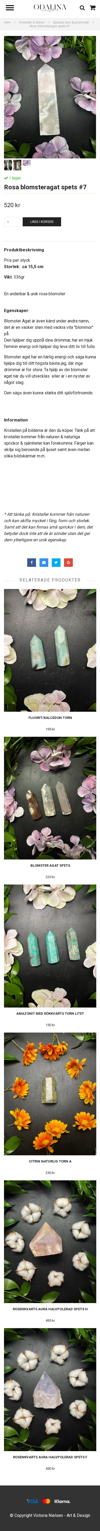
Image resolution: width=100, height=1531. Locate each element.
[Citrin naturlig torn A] (50, 1094)
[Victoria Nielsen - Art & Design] (50, 7)
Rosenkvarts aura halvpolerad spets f (50, 1457)
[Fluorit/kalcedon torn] (50, 650)
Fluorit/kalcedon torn (50, 718)
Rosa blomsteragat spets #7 (50, 26)
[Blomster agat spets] (50, 798)
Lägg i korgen (41, 222)
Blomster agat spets (50, 865)
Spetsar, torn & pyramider (73, 22)
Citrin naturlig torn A (50, 1161)
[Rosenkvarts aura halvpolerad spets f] (50, 1389)
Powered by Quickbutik (50, 1521)
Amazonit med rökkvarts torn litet (50, 1014)
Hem (9, 22)
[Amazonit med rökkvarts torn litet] (50, 946)
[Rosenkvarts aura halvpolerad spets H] (50, 1241)
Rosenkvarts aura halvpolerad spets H (50, 1309)
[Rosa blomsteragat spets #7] (50, 97)
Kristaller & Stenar (34, 22)
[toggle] (12, 8)
